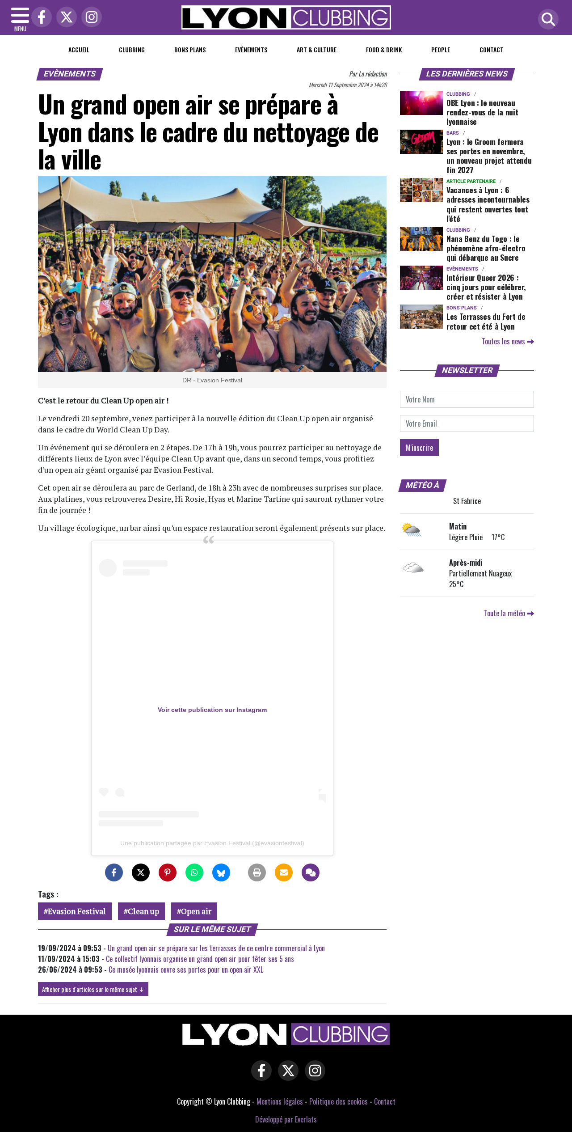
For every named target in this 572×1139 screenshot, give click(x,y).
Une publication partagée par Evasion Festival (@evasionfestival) (212, 843)
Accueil (78, 49)
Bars (452, 133)
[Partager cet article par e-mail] (284, 872)
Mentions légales (280, 1101)
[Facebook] (39, 18)
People (440, 49)
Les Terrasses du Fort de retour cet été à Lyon (486, 320)
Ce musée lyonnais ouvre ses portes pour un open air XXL (186, 969)
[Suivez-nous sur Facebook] (259, 1076)
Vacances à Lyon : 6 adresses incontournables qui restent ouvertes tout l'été (488, 204)
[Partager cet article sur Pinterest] (168, 872)
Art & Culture (316, 49)
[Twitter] (64, 18)
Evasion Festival (77, 911)
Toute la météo (505, 613)
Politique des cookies (338, 1101)
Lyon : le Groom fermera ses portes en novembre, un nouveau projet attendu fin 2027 (488, 155)
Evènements (251, 49)
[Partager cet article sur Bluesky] (221, 872)
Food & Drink (384, 49)
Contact (491, 49)
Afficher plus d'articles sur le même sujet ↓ (93, 989)
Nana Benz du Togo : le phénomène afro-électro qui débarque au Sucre (485, 248)
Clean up (143, 911)
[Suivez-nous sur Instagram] (312, 1076)
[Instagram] (89, 18)
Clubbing (132, 49)
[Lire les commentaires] (311, 872)
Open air (196, 911)
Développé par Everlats (286, 1119)
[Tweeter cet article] (141, 872)
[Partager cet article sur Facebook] (114, 872)
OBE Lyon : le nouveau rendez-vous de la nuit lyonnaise (482, 112)
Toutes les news (504, 341)
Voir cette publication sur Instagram (212, 709)
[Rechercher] (546, 19)
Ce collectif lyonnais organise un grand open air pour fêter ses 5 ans (200, 958)
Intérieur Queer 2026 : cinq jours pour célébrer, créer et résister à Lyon (486, 286)
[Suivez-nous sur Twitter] (286, 1076)
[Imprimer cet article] (257, 872)
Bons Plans (190, 49)
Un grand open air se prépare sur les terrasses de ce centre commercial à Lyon (216, 948)
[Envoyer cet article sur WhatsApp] (194, 872)
